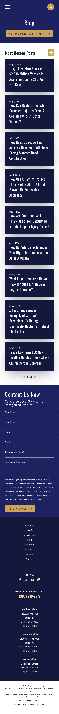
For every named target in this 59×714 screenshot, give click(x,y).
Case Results (30, 544)
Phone (8, 432)
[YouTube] (32, 579)
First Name (10, 412)
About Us (29, 525)
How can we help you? (15, 462)
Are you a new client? (14, 452)
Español (29, 554)
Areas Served (30, 535)
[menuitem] (17, 704)
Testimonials (30, 549)
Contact (29, 559)
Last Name (10, 422)
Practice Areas (29, 530)
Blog (29, 539)
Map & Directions (29, 625)
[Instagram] (38, 579)
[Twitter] (26, 579)
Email (7, 442)
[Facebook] (20, 579)
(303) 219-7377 (29, 596)
